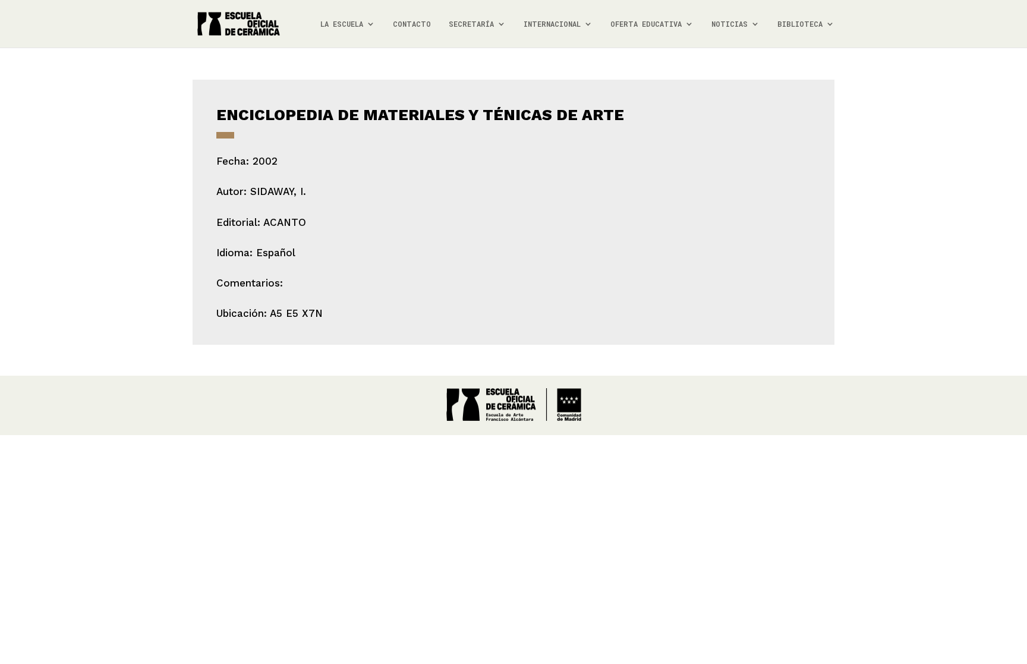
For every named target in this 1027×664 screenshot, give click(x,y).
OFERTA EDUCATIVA (646, 24)
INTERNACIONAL (552, 24)
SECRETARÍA (471, 24)
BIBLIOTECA (800, 24)
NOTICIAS (729, 24)
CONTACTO (412, 24)
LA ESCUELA (341, 24)
